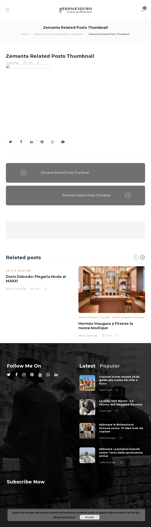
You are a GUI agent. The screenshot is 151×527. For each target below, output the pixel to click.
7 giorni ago (105, 410)
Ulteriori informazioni (64, 517)
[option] (39, 278)
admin (9, 288)
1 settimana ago (107, 438)
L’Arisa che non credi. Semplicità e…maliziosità (58, 34)
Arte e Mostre (18, 270)
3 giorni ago (105, 389)
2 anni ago (91, 335)
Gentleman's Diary (94, 317)
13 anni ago (13, 62)
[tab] (87, 366)
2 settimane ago (107, 462)
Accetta (89, 517)
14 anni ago (20, 288)
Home (24, 34)
